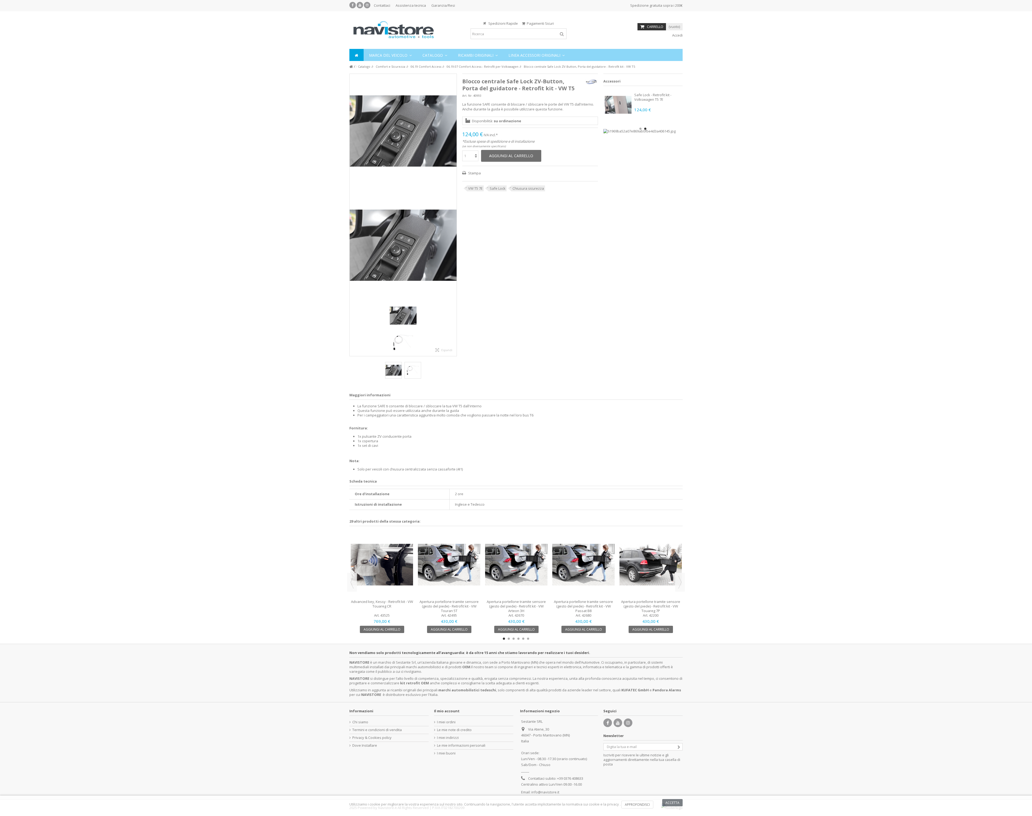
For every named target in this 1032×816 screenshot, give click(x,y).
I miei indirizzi (448, 737)
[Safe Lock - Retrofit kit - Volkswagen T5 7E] (618, 104)
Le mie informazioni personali (461, 745)
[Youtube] (360, 5)
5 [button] (523, 639)
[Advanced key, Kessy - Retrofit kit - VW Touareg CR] (382, 564)
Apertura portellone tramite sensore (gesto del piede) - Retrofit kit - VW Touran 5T (449, 606)
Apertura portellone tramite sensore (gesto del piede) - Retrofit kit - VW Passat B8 (583, 606)
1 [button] (640, 129)
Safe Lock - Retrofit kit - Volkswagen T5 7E (652, 97)
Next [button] (680, 582)
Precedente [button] (352, 215)
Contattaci (382, 5)
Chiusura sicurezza (528, 188)
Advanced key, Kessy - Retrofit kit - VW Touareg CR (382, 604)
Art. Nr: (467, 96)
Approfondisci (637, 804)
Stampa (474, 173)
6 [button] (528, 639)
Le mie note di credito (454, 730)
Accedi (677, 35)
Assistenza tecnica (411, 5)
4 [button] (518, 639)
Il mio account (447, 711)
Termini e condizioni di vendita (377, 730)
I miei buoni (446, 753)
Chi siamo (360, 722)
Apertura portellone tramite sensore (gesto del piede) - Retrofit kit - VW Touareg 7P (650, 606)
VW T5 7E (475, 188)
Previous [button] (352, 582)
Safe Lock (498, 188)
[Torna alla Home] (351, 66)
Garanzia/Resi (443, 5)
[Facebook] (352, 5)
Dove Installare (364, 745)
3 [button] (514, 639)
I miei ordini (446, 722)
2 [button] (645, 129)
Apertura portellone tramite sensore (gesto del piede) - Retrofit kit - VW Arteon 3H (516, 606)
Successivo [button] (454, 215)
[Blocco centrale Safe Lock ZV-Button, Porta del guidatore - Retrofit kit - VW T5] (403, 131)
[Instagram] (367, 5)
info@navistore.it (545, 792)
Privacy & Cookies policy (372, 737)
